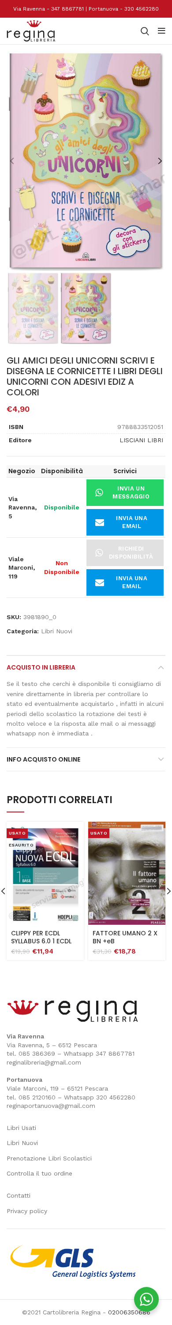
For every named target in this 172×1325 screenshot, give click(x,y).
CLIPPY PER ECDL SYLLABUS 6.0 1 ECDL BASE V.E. (41, 941)
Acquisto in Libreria (41, 667)
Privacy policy (27, 1210)
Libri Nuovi (56, 631)
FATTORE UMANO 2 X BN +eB (125, 937)
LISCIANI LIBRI (141, 440)
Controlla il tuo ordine (39, 1173)
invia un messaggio (131, 492)
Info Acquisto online (43, 759)
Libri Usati (21, 1127)
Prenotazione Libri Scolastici (49, 1158)
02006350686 (129, 1312)
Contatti (18, 1195)
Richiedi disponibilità (131, 552)
